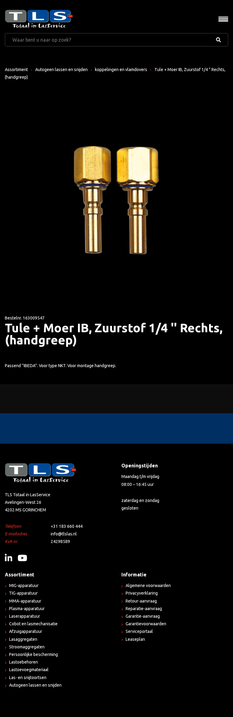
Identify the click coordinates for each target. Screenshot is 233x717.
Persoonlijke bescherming (33, 654)
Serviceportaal (139, 631)
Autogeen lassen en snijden (61, 69)
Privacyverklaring (142, 593)
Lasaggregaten (23, 639)
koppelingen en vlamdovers (121, 69)
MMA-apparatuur (25, 601)
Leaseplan (135, 639)
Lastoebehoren (23, 662)
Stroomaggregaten (27, 646)
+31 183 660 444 (67, 526)
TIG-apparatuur (23, 593)
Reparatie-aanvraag (144, 608)
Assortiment (16, 69)
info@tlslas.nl (64, 533)
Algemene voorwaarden (148, 585)
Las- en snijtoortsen (27, 677)
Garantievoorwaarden (146, 623)
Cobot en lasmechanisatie (33, 623)
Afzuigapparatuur (25, 631)
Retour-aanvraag (141, 601)
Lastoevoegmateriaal (29, 669)
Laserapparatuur (24, 616)
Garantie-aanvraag (143, 616)
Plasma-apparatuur (27, 608)
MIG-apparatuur (24, 585)
